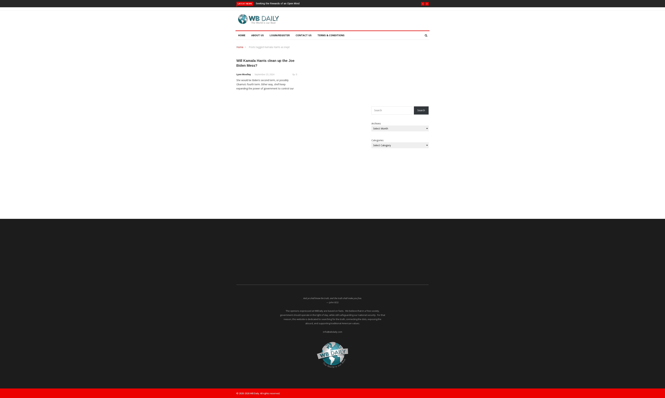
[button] (422, 4)
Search (421, 110)
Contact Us (304, 35)
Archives (376, 123)
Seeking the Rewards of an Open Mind (277, 3)
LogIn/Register (280, 35)
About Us (257, 35)
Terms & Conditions (330, 35)
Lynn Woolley (243, 74)
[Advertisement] (349, 20)
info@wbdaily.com (332, 331)
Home (241, 35)
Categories (377, 140)
